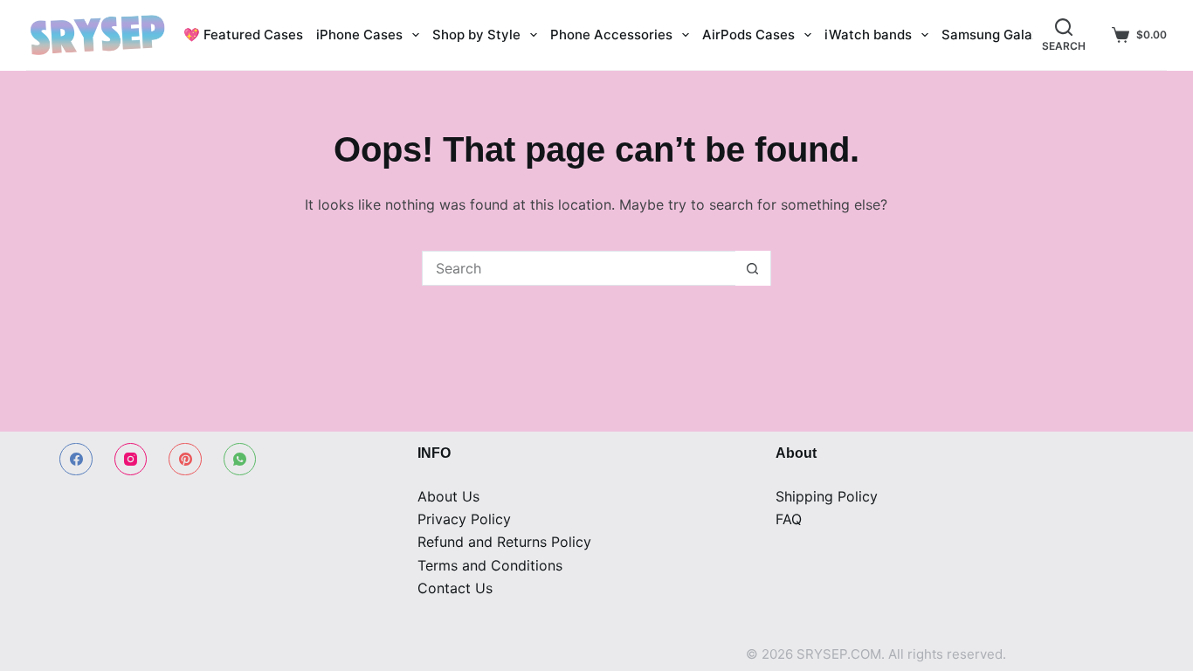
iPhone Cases (359, 34)
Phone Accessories (611, 34)
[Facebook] (76, 459)
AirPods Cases (748, 34)
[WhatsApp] (240, 459)
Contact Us (455, 588)
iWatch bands (868, 34)
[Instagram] (131, 459)
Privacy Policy (464, 519)
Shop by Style (476, 34)
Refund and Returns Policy (504, 541)
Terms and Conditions (489, 565)
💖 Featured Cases (243, 34)
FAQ (789, 519)
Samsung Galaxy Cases (1015, 34)
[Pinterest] (185, 459)
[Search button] (752, 268)
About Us (448, 496)
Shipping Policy (827, 496)
